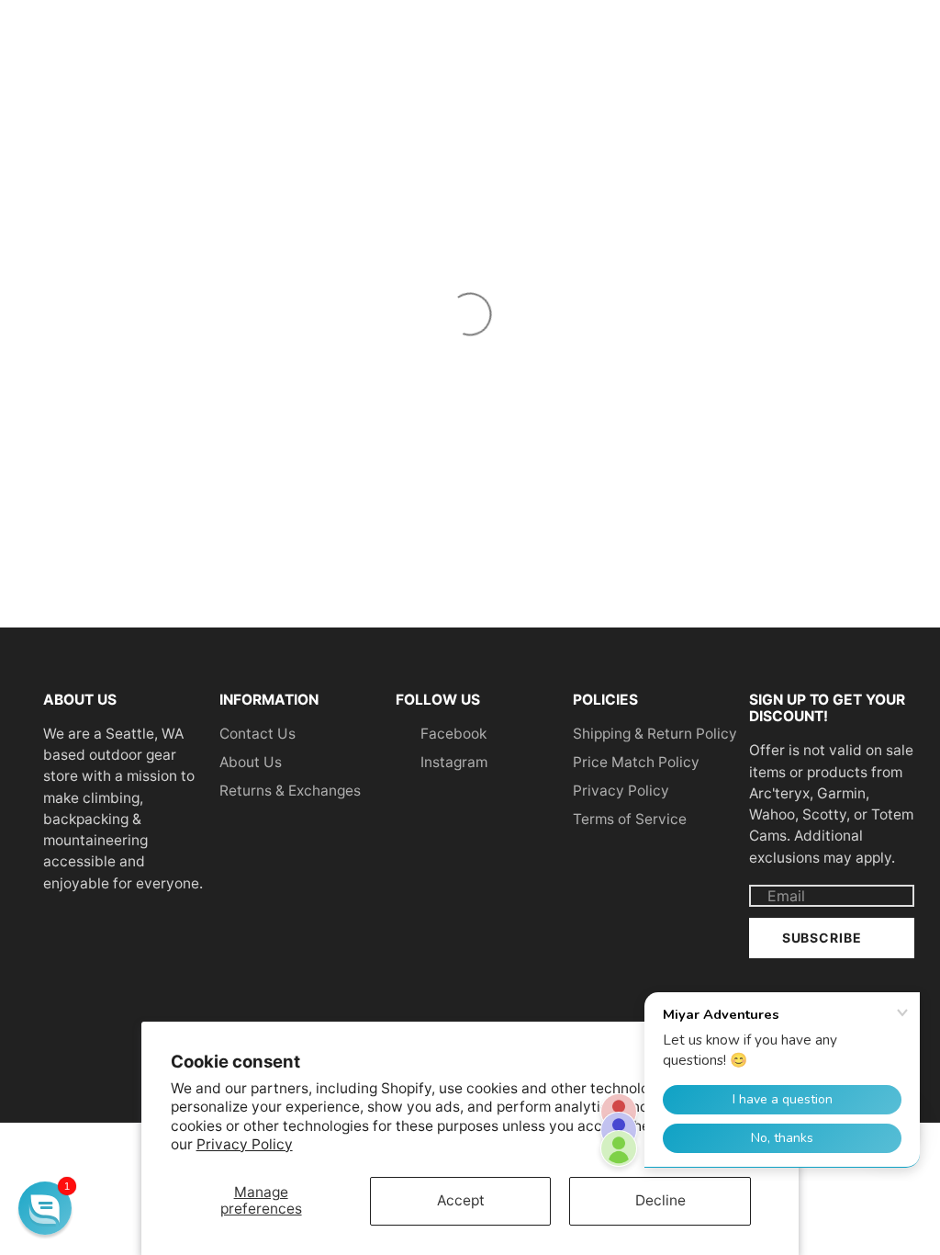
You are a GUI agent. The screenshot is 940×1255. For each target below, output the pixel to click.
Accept (461, 1200)
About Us (250, 762)
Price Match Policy (636, 762)
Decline (660, 1200)
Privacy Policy (244, 1144)
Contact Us (257, 733)
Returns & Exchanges (290, 790)
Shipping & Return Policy (655, 733)
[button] (45, 1208)
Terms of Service (630, 819)
